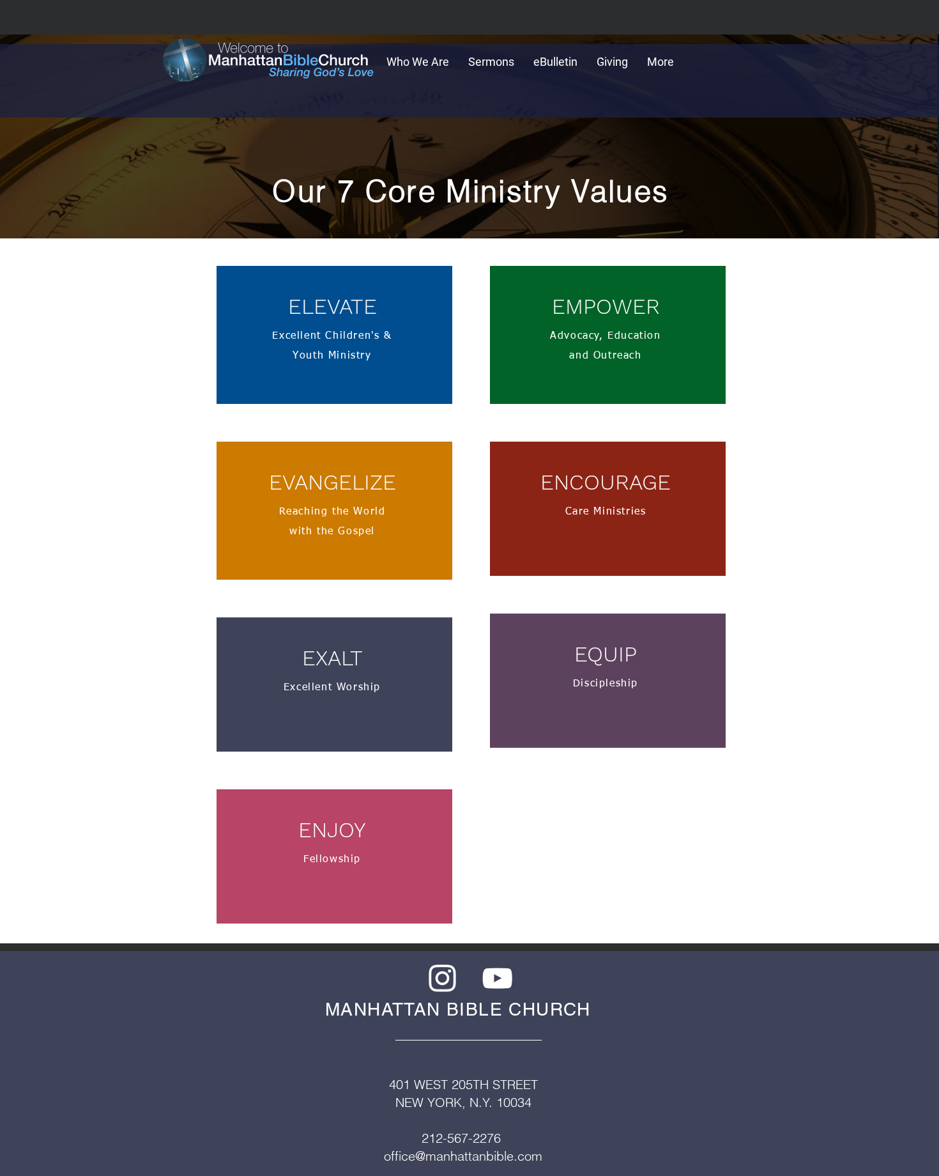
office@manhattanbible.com (463, 1156)
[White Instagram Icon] (442, 978)
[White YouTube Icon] (497, 978)
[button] (418, 61)
